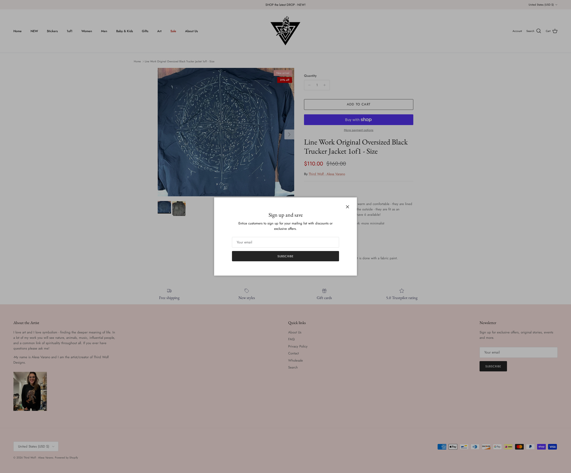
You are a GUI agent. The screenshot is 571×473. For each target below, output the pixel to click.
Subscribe (285, 256)
